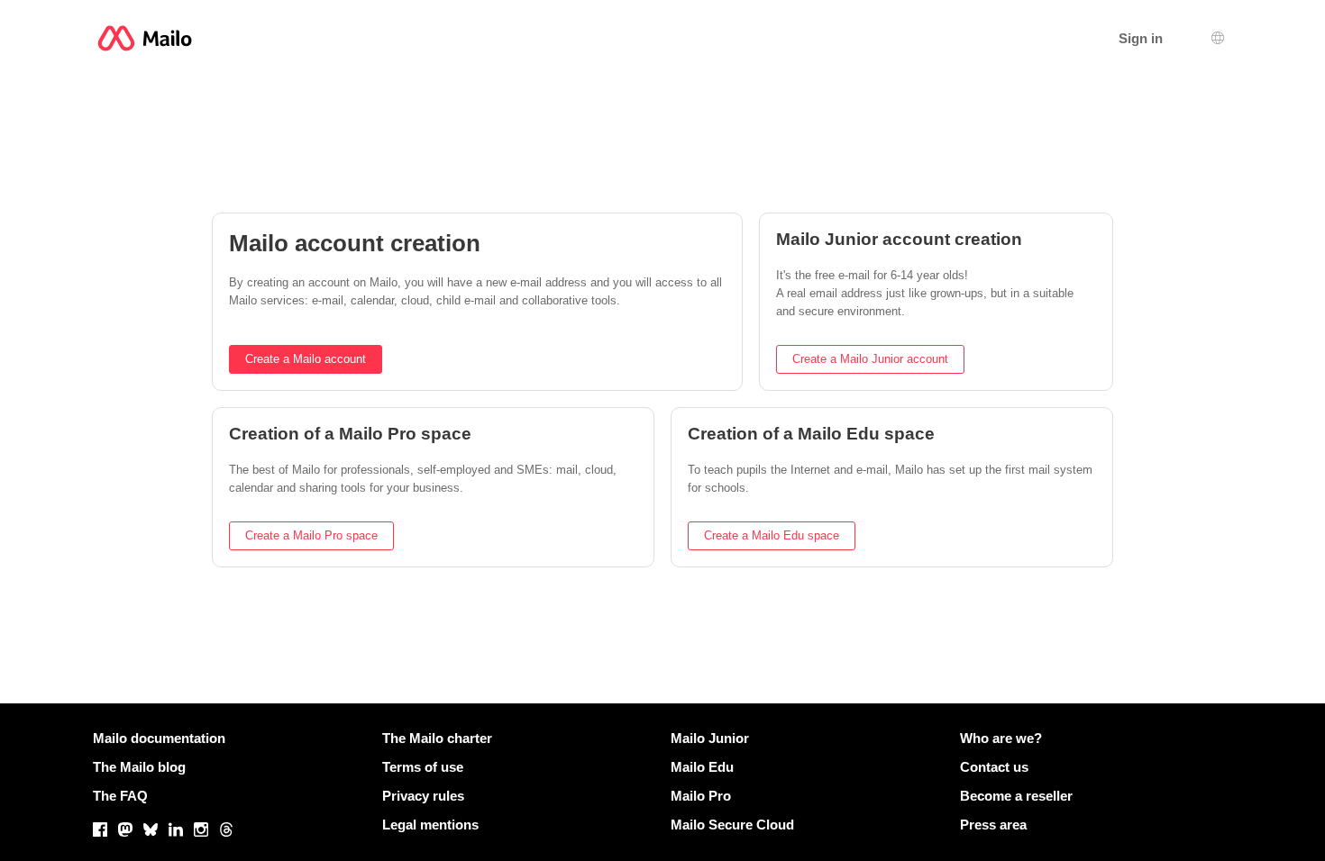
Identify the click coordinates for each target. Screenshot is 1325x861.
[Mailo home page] (144, 38)
